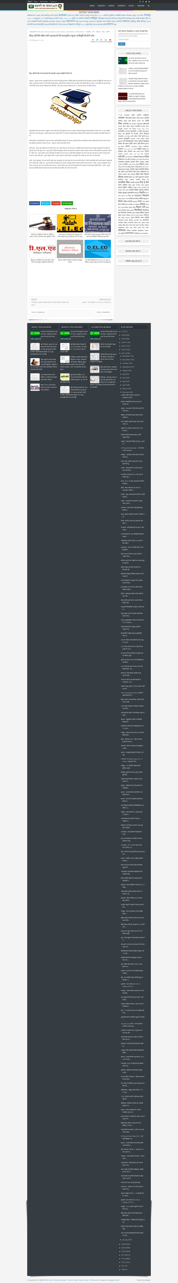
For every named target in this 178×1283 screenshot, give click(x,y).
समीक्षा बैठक (125, 225)
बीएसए (120, 176)
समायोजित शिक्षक (122, 223)
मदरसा (147, 177)
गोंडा (138, 15)
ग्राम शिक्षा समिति (128, 136)
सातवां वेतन (141, 227)
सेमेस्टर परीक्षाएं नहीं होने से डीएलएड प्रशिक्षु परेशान (70, 261)
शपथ (134, 204)
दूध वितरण (121, 146)
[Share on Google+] (101, 40)
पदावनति (146, 154)
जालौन (56, 18)
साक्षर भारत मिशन (131, 227)
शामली (35, 24)
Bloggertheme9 (114, 1280)
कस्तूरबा (120, 129)
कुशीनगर (112, 15)
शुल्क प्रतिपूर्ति (136, 213)
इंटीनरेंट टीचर (140, 121)
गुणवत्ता (128, 133)
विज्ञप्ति (142, 192)
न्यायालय (120, 154)
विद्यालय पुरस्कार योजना (123, 199)
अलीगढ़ (46, 15)
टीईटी (131, 143)
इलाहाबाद (63, 15)
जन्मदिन (138, 139)
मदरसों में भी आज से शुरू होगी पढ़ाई (130, 1182)
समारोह (120, 225)
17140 (120, 115)
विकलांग (137, 193)
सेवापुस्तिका (141, 230)
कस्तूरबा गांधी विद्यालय (130, 129)
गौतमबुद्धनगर (37, 18)
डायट (135, 143)
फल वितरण (128, 171)
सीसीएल (129, 230)
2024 (123, 342)
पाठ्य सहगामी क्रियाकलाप (142, 159)
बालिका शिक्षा (126, 174)
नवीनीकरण (146, 146)
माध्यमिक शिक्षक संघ (142, 180)
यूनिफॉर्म (120, 187)
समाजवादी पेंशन (138, 220)
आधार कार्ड (135, 118)
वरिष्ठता (146, 190)
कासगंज (106, 15)
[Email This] (106, 40)
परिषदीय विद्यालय (139, 157)
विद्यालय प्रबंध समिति (136, 198)
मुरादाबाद (99, 21)
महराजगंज (70, 21)
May (124, 381)
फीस (134, 171)
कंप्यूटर (132, 126)
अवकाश (121, 117)
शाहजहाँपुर (40, 24)
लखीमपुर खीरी (135, 21)
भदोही (57, 21)
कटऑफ (137, 126)
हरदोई (104, 24)
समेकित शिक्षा (132, 225)
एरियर (124, 126)
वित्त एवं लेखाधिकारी (135, 195)
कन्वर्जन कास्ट (145, 126)
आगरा (52, 15)
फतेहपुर (93, 18)
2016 (123, 1259)
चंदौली (42, 18)
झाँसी (73, 18)
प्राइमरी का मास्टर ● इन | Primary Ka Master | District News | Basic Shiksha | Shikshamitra (69, 1280)
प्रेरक (123, 171)
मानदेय (132, 182)
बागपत (29, 21)
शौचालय (128, 215)
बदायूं (119, 18)
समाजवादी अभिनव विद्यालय (125, 220)
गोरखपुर (147, 15)
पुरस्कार (127, 161)
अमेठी (42, 15)
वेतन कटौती (146, 201)
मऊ (60, 21)
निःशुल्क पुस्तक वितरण (128, 149)
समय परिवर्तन (135, 217)
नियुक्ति (139, 149)
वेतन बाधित (121, 204)
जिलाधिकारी (130, 141)
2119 (123, 331)
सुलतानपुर (83, 24)
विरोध (120, 201)
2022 (123, 350)
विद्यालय (146, 195)
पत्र (142, 154)
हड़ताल (141, 233)
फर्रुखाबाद (101, 18)
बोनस (133, 177)
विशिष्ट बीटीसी (128, 201)
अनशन (139, 115)
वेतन (140, 201)
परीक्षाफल (121, 159)
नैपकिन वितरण (140, 151)
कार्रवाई (137, 131)
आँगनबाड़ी (128, 118)
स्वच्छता (136, 233)
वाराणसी (30, 24)
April (124, 385)
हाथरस (110, 24)
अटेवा (133, 115)
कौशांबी (118, 15)
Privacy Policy (44, 1)
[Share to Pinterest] (110, 40)
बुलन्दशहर (52, 21)
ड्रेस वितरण (141, 143)
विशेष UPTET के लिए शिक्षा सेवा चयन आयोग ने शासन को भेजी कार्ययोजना (48, 387)
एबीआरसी (146, 123)
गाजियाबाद (129, 15)
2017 (123, 1255)
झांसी (77, 18)
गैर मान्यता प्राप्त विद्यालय (140, 133)
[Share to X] (97, 40)
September (126, 367)
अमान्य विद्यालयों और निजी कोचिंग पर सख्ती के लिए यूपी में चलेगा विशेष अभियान (49, 377)
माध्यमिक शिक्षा (124, 182)
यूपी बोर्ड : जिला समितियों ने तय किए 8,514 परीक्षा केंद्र (96, 302)
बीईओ (137, 174)
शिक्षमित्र (124, 210)
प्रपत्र (130, 164)
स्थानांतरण (129, 233)
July (123, 374)
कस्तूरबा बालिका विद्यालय (143, 129)
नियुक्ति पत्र (145, 149)
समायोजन (146, 220)
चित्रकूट (51, 18)
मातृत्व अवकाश (129, 180)
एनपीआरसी (139, 124)
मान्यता (137, 182)
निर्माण (125, 151)
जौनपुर (61, 18)
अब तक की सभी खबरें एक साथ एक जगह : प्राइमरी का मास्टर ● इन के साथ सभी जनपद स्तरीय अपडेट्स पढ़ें (138, 60)
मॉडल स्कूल (131, 185)
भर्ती (136, 177)
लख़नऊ (149, 21)
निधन (135, 149)
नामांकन (120, 149)
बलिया (133, 18)
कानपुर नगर (100, 15)
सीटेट (147, 227)
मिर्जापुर (81, 21)
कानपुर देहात (93, 15)
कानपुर (87, 15)
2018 (123, 1251)
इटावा (56, 15)
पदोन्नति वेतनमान (129, 157)
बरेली (123, 18)
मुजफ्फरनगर (92, 21)
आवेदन (120, 121)
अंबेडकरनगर (31, 15)
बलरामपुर (128, 18)
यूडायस (147, 185)
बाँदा (146, 18)
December (126, 356)
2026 (123, 335)
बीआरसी (133, 174)
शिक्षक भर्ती (140, 207)
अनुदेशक (146, 115)
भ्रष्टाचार (141, 177)
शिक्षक (142, 204)
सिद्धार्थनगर (71, 24)
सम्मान (137, 225)
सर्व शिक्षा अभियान (144, 225)
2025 (123, 339)
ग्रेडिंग (135, 136)
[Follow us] (146, 1)
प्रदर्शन (125, 164)
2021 (123, 353)
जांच (124, 141)
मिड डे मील (144, 182)
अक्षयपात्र (126, 115)
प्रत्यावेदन (120, 164)
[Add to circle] (143, 1)
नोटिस (147, 151)
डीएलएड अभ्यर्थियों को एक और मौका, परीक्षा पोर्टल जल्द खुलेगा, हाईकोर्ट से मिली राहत (42, 261)
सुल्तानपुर (89, 24)
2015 (123, 1262)
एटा (73, 15)
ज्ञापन (127, 143)
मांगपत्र (120, 179)
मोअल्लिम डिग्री (140, 185)
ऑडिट (128, 126)
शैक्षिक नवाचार (122, 215)
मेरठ (104, 21)
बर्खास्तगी (143, 171)
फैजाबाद (114, 18)
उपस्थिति (126, 123)
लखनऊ (125, 21)
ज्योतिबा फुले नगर (68, 18)
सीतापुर (78, 24)
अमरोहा (38, 15)
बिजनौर (39, 21)
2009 (123, 1269)
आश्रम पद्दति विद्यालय (130, 121)
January (125, 1240)
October (125, 363)
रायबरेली (119, 21)
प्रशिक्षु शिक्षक (130, 167)
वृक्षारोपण (135, 201)
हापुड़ (115, 24)
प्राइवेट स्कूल (134, 169)
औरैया (77, 15)
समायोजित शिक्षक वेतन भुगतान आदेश (138, 223)
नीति (134, 151)
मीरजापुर (86, 21)
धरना (128, 146)
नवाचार (140, 146)
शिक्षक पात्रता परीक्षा (130, 207)
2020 (123, 1244)
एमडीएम (120, 126)
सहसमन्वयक (121, 227)
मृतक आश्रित (122, 185)
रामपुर (113, 21)
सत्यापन (146, 215)
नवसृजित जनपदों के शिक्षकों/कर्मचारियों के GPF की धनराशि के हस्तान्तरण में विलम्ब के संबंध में (138, 70)
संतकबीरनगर (54, 24)
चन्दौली (46, 18)
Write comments (103, 312)
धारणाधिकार (134, 146)
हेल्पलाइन (145, 233)
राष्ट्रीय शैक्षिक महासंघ (136, 190)
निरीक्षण (120, 151)
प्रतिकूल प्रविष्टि (144, 162)
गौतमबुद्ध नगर (30, 18)
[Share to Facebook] (93, 40)
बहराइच (142, 18)
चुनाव (143, 136)
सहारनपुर (65, 24)
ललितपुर (143, 21)
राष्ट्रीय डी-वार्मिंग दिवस (143, 187)
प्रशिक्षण (141, 164)
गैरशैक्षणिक (121, 136)
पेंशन (137, 161)
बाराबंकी (33, 21)
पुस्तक (133, 161)
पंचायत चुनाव (137, 154)
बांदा (150, 18)
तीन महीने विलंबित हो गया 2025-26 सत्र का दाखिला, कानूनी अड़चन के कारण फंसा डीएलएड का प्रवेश (98, 262)
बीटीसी (126, 177)
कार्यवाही (133, 131)
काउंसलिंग (121, 131)
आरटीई (146, 118)
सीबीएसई (121, 230)
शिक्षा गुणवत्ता (130, 210)
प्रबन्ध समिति (135, 164)
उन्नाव (69, 15)
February (125, 392)
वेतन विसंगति (129, 204)
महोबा (77, 21)
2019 (123, 1248)
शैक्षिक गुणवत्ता (144, 212)
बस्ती (137, 18)
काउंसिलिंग (127, 131)
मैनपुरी (109, 21)
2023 (123, 346)
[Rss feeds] (149, 1)
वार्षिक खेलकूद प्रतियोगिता (126, 192)
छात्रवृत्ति (126, 138)
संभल (60, 24)
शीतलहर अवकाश (126, 212)
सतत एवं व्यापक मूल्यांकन (137, 215)
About (35, 1)
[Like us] (140, 1)
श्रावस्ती (46, 24)
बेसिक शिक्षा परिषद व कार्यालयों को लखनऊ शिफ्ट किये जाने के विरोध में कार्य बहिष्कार (108, 369)
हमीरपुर (100, 24)
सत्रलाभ (127, 218)
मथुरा (64, 21)
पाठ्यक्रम (121, 161)
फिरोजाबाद (108, 18)
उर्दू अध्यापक (132, 124)
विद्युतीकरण (146, 199)
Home (29, 1)
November (126, 360)
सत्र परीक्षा (121, 218)
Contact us (53, 1)
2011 (123, 1266)
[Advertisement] (70, 57)
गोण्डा (141, 15)
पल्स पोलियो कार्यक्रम (130, 159)
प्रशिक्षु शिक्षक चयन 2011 (142, 167)
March (124, 389)
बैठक (130, 177)
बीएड (141, 174)
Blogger (147, 1280)
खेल (140, 131)
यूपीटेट (125, 187)
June (124, 378)
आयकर (142, 118)
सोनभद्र (95, 24)
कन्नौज (82, 15)
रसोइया (130, 187)
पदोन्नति (121, 156)
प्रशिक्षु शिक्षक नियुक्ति (123, 169)
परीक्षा (146, 156)
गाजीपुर (134, 15)
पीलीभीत (87, 18)
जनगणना (133, 139)
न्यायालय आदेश (128, 154)
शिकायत (138, 204)
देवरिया (81, 18)
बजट (138, 171)
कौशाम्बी (123, 15)
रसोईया (135, 187)
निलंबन (130, 151)
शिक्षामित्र (138, 209)
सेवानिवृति (134, 230)
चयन (139, 136)
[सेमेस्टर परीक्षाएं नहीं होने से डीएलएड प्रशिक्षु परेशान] (70, 257)
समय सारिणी (145, 217)
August (125, 370)
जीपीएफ (136, 141)
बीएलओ (146, 174)
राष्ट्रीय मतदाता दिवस (123, 190)
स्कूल (123, 233)
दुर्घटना (147, 144)
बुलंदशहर (46, 21)
